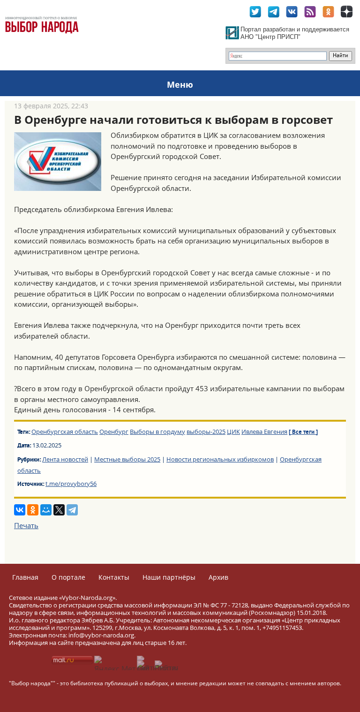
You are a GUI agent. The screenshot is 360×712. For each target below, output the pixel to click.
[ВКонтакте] (19, 509)
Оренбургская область (64, 431)
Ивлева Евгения (264, 431)
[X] (59, 509)
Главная (25, 577)
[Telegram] (72, 509)
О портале (68, 577)
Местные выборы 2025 (127, 459)
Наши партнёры (168, 577)
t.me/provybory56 (71, 483)
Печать (26, 525)
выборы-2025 (206, 431)
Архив (218, 577)
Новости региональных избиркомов (220, 459)
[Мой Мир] (46, 509)
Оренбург (113, 431)
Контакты (113, 577)
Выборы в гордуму (157, 431)
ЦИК (233, 431)
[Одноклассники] (32, 509)
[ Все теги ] (303, 432)
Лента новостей (65, 459)
